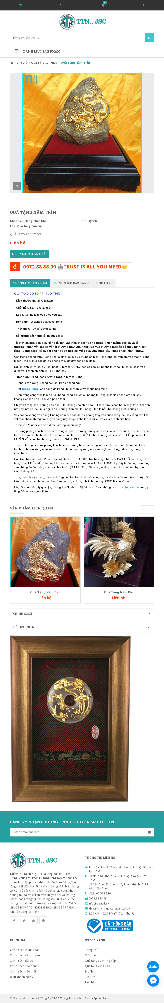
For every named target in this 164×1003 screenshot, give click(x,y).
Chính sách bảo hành (23, 966)
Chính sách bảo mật (23, 971)
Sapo (106, 998)
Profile (89, 971)
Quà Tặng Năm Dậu (119, 592)
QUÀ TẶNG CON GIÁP (28, 293)
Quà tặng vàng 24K (97, 966)
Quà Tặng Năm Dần (45, 592)
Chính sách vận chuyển (25, 955)
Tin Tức (90, 977)
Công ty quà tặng (41, 487)
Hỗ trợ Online (24, 627)
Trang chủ (91, 950)
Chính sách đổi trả (22, 960)
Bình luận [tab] (104, 283)
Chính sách (22, 614)
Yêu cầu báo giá (33, 254)
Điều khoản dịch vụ (22, 977)
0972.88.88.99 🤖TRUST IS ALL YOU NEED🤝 (75, 266)
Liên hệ (90, 982)
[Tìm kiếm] (149, 37)
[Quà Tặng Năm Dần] (45, 551)
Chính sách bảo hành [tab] (71, 283)
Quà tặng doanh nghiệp (100, 960)
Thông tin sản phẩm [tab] (30, 283)
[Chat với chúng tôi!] (153, 981)
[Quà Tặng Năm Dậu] (119, 551)
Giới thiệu (91, 955)
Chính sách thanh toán (24, 950)
